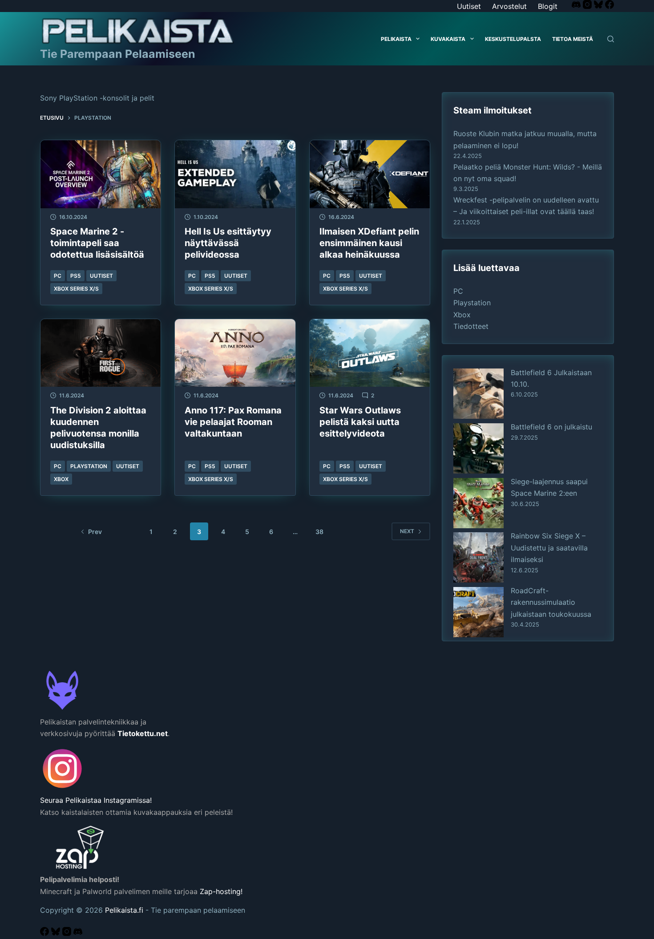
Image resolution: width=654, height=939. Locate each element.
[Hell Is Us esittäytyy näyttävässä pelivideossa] (235, 174)
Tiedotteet (470, 326)
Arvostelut (509, 6)
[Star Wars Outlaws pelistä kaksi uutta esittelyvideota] (370, 353)
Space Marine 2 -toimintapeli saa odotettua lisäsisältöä (97, 243)
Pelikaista (396, 39)
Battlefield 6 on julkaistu (551, 426)
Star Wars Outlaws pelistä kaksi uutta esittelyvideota (360, 422)
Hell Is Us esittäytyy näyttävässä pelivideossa (228, 243)
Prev (95, 531)
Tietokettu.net (142, 733)
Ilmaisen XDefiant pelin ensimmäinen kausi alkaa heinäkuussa (369, 243)
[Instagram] (588, 6)
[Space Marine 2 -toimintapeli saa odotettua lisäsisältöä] (100, 174)
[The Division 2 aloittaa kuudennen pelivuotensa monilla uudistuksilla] (100, 353)
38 (319, 531)
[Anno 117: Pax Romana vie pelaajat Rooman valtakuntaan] (235, 353)
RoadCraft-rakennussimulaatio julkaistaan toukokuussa (551, 602)
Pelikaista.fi (124, 910)
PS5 (75, 275)
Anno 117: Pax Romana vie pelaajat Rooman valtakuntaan (233, 422)
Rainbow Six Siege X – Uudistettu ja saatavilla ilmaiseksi (549, 547)
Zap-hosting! (221, 891)
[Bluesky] (599, 6)
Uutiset (469, 6)
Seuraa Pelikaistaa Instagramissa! (96, 800)
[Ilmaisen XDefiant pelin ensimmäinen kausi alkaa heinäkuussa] (370, 174)
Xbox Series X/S (76, 288)
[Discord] (577, 6)
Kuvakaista (448, 39)
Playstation (88, 466)
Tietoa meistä (572, 39)
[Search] (610, 39)
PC (57, 275)
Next (407, 531)
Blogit (547, 6)
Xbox (61, 479)
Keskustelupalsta (513, 39)
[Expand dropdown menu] (417, 38)
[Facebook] (609, 6)
